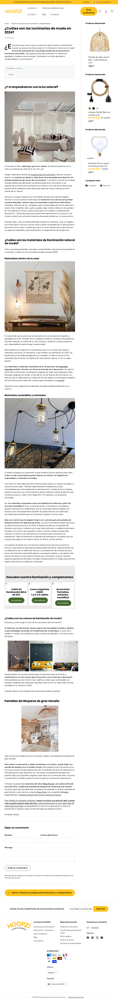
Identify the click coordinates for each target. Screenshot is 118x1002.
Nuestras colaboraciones (53, 8)
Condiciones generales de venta (70, 931)
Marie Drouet (48, 784)
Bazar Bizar (42, 792)
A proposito (38, 941)
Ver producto (16, 600)
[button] (94, 118)
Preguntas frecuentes (69, 927)
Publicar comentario (18, 868)
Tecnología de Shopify (76, 997)
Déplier (11, 75)
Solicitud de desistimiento (70, 943)
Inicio (7, 23)
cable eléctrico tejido (14, 806)
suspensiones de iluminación (43, 175)
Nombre (8, 835)
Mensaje (8, 847)
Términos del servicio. (13, 878)
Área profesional (88, 11)
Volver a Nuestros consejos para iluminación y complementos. (41, 892)
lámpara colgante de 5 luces (40, 795)
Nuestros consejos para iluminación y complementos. (31, 23)
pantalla (61, 380)
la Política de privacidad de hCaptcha (56, 875)
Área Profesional (40, 934)
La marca (32, 14)
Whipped (64, 792)
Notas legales (65, 936)
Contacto (55, 14)
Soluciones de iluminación (44, 927)
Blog (44, 14)
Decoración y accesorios (44, 930)
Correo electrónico (49, 835)
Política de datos (67, 940)
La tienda (32, 8)
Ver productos (39, 600)
